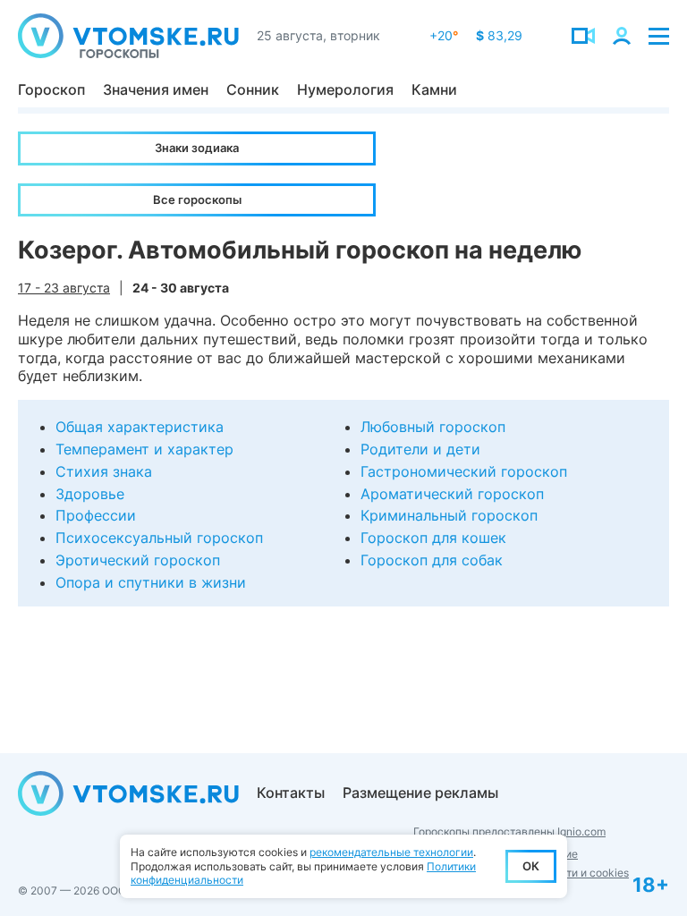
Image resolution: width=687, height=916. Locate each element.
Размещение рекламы (420, 793)
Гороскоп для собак (431, 560)
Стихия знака (103, 471)
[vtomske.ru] (128, 35)
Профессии (95, 515)
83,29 (499, 35)
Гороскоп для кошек (433, 538)
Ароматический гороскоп (452, 494)
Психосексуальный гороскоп (159, 538)
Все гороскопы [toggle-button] (197, 199)
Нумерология (345, 89)
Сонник (252, 89)
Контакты (291, 793)
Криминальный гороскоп (449, 515)
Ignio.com (581, 831)
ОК (530, 866)
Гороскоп (51, 89)
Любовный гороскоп (432, 427)
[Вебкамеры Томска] (583, 36)
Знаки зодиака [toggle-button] (197, 147)
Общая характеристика (139, 427)
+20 (443, 35)
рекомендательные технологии (391, 852)
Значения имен (155, 89)
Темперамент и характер (144, 449)
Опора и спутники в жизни (150, 582)
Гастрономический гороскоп (463, 471)
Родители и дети (420, 449)
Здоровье (89, 494)
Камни (434, 89)
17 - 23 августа (64, 287)
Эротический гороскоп (137, 560)
